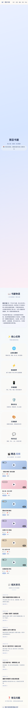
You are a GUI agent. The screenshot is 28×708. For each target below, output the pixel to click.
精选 (20, 2)
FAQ (26, 2)
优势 (17, 2)
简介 (14, 2)
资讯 (23, 2)
